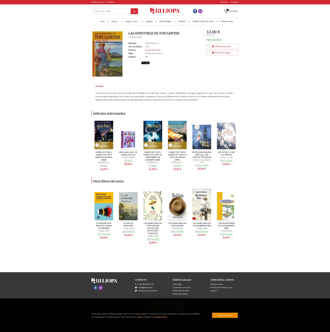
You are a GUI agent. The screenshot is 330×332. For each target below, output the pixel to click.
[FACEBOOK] (195, 11)
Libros (115, 21)
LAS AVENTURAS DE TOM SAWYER (177, 224)
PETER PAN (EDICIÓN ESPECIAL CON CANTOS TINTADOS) (201, 155)
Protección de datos (181, 290)
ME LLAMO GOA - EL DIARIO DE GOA (128, 153)
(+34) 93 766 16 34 (146, 284)
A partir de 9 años (153, 50)
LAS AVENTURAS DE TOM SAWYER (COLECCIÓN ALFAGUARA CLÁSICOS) (153, 228)
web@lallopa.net (145, 287)
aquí (139, 317)
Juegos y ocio (131, 21)
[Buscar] (134, 11)
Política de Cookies (180, 294)
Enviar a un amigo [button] (222, 52)
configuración (160, 317)
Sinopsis (99, 86)
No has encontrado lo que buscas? (221, 289)
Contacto (110, 2)
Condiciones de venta (181, 287)
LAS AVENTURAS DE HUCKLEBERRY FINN (202, 224)
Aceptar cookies (225, 315)
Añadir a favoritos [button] (223, 46)
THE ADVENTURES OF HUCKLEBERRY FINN (226, 226)
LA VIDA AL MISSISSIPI (128, 224)
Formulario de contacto (147, 290)
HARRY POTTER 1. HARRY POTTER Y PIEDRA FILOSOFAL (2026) (103, 156)
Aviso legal (177, 284)
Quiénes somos (98, 2)
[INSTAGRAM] (200, 11)
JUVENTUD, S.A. (152, 43)
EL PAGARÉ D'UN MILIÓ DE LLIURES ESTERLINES (104, 226)
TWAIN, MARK (135, 37)
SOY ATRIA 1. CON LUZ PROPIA (226, 153)
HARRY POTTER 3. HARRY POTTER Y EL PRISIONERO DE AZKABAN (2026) (152, 156)
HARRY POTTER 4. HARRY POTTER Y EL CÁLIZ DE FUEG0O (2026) (177, 156)
